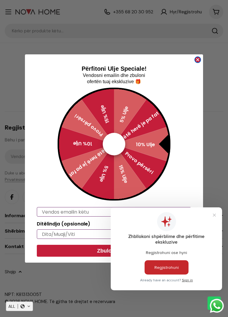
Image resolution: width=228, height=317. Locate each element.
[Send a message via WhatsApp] (217, 306)
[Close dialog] (198, 60)
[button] (19, 306)
